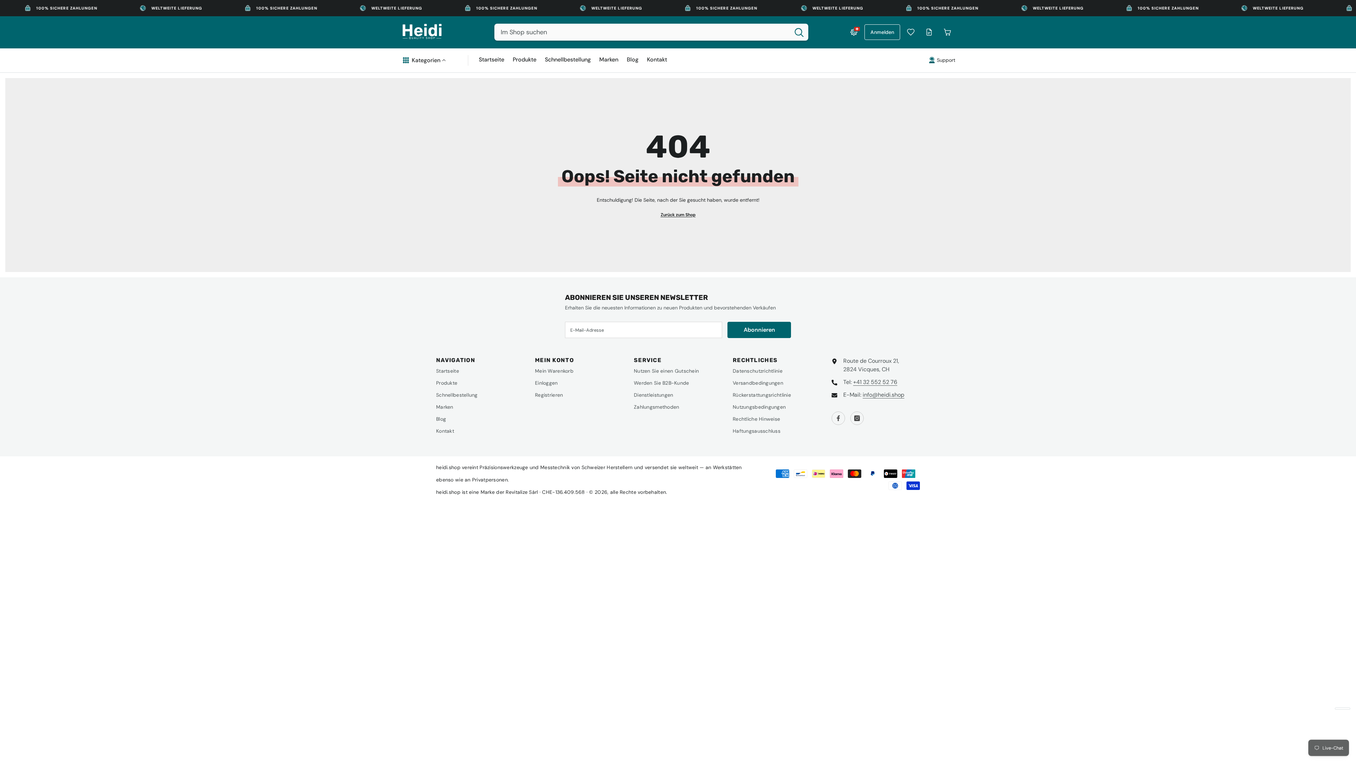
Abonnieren (759, 329)
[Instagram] (857, 418)
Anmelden (882, 32)
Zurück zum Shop (678, 215)
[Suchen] (651, 32)
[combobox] (642, 32)
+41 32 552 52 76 (875, 382)
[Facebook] (838, 418)
